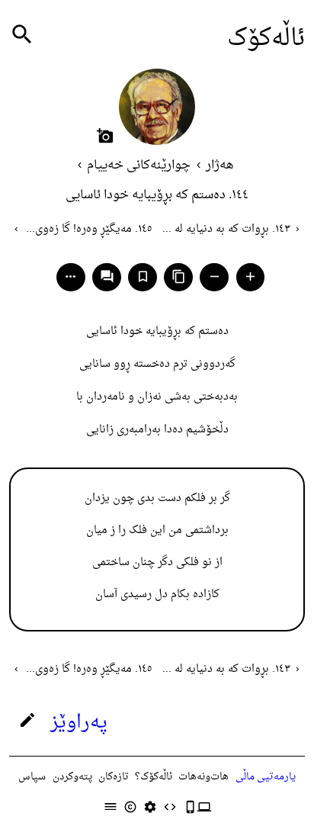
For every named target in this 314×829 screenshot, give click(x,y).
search (22, 34)
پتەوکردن (72, 776)
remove (214, 276)
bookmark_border (143, 276)
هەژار (220, 165)
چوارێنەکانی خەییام (139, 165)
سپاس (32, 776)
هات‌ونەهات (203, 776)
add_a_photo (105, 135)
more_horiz (70, 276)
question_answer (107, 276)
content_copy (178, 276)
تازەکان (113, 776)
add (250, 276)
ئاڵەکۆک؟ (153, 776)
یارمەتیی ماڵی (266, 776)
